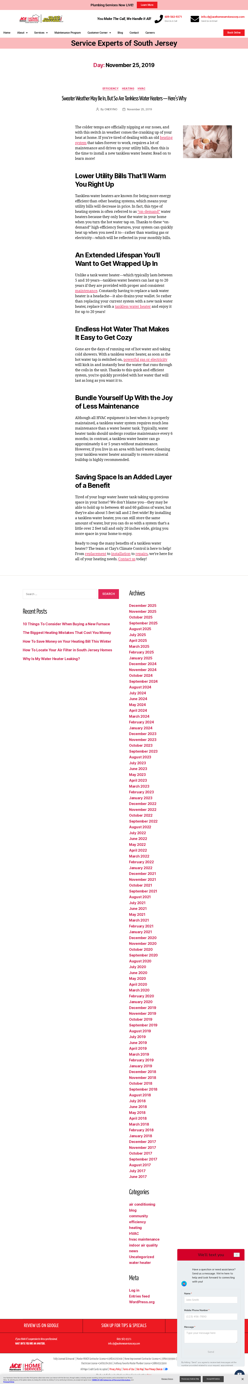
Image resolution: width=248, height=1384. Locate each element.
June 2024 (138, 699)
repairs (141, 554)
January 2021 (140, 932)
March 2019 (139, 1054)
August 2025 (140, 629)
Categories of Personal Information (116, 1380)
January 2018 (140, 1136)
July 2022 (137, 833)
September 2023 (143, 751)
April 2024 (138, 710)
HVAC (141, 88)
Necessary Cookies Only (190, 1379)
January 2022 (140, 868)
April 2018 (138, 1118)
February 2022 (141, 862)
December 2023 (142, 734)
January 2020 (141, 1002)
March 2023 (139, 786)
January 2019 (140, 1066)
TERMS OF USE (97, 1380)
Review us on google (41, 1325)
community (138, 1216)
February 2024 (141, 722)
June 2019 (138, 1043)
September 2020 (143, 955)
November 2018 (142, 1078)
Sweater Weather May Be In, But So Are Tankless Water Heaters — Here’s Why (124, 99)
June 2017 (138, 1177)
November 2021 (142, 879)
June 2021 (138, 909)
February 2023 (141, 792)
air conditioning (142, 1204)
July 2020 (137, 967)
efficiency (111, 88)
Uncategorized (141, 1257)
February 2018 (141, 1130)
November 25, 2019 (139, 109)
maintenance (86, 291)
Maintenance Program (67, 32)
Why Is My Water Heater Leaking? (51, 659)
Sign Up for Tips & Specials (124, 1325)
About (20, 32)
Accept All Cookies (213, 1379)
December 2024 (143, 664)
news (133, 1251)
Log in (134, 1290)
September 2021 (143, 891)
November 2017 (142, 1148)
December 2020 (143, 938)
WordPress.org (142, 1302)
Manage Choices (167, 1379)
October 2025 (141, 617)
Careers (150, 32)
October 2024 (141, 675)
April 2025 (138, 640)
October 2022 (141, 815)
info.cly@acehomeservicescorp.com (222, 16)
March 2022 (139, 856)
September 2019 (143, 1025)
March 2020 (139, 990)
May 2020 (137, 978)
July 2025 (137, 635)
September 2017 (143, 1159)
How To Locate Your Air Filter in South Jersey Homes (67, 650)
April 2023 (138, 780)
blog (133, 1210)
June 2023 (138, 769)
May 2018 (137, 1113)
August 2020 (140, 961)
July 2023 (137, 763)
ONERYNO (110, 109)
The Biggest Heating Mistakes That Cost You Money (67, 633)
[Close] (242, 1379)
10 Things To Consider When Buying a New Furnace (66, 624)
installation (121, 554)
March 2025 (139, 646)
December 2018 (142, 1072)
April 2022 (138, 850)
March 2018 (139, 1124)
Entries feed (139, 1296)
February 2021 (141, 926)
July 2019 (137, 1037)
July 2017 (137, 1171)
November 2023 (142, 740)
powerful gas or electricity (145, 359)
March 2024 (139, 716)
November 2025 (142, 611)
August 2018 (140, 1095)
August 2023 (140, 757)
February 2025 (141, 652)
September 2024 (143, 681)
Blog (120, 32)
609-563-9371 (173, 16)
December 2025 (142, 605)
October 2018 (140, 1083)
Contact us (126, 559)
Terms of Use (128, 1369)
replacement (95, 554)
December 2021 (142, 874)
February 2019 (141, 1060)
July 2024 (137, 693)
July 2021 (137, 903)
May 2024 (137, 705)
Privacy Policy (8, 1382)
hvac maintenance (144, 1239)
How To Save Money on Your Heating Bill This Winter (67, 641)
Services (39, 32)
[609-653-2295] (159, 19)
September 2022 (143, 821)
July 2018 (137, 1101)
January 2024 (141, 728)
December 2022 (142, 804)
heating (128, 88)
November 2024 (143, 670)
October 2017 (140, 1153)
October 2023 (141, 745)
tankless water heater (133, 306)
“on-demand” (148, 211)
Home (6, 32)
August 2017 (140, 1165)
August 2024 (140, 687)
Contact (134, 32)
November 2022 (142, 810)
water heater (140, 1263)
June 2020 (138, 973)
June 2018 (138, 1107)
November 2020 (143, 943)
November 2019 (142, 1013)
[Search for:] (59, 594)
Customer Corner (98, 32)
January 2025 (140, 658)
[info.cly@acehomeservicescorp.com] (195, 19)
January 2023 (140, 798)
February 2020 (141, 996)
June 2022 (138, 839)
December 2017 (142, 1142)
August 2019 (140, 1031)
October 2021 (140, 885)
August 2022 (140, 827)
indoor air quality (143, 1245)
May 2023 (137, 775)
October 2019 (140, 1019)
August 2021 (140, 897)
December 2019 (142, 1008)
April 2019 (138, 1048)
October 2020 (141, 949)
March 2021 (139, 920)
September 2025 (143, 623)
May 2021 (137, 914)
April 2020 (138, 984)
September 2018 (143, 1089)
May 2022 (137, 844)
